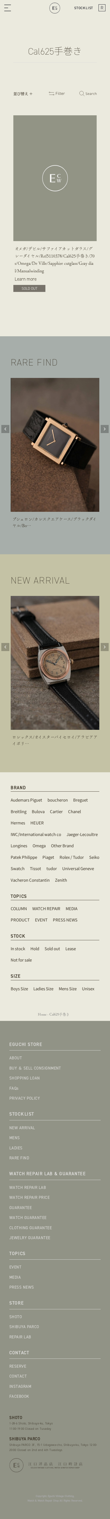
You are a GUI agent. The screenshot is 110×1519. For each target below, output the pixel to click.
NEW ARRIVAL (22, 1128)
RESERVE (17, 1366)
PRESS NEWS (21, 1287)
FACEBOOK (19, 1396)
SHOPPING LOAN (24, 1078)
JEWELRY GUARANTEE (29, 1238)
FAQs (14, 1088)
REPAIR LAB (20, 1337)
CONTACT (18, 1376)
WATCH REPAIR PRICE (29, 1197)
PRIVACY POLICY (24, 1098)
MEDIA (15, 1277)
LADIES (16, 1148)
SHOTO (15, 1317)
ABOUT (15, 1058)
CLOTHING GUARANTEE (30, 1228)
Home (42, 1014)
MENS (14, 1138)
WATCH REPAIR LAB (27, 1187)
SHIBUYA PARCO (24, 1326)
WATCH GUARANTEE (28, 1217)
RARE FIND (19, 1158)
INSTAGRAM (20, 1386)
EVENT (15, 1267)
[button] (7, 8)
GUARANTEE (20, 1207)
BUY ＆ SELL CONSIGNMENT (35, 1068)
